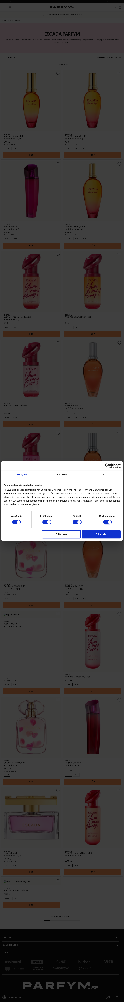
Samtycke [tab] (21, 474)
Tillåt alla (101, 534)
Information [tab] (62, 474)
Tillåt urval (61, 534)
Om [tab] (102, 474)
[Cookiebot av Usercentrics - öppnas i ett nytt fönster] (107, 465)
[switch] (46, 522)
